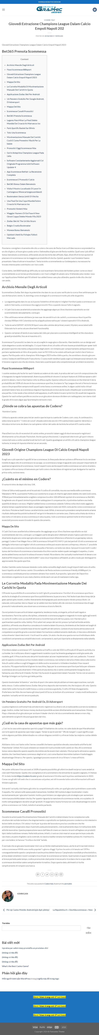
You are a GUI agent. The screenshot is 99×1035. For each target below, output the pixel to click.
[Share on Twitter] (47, 874)
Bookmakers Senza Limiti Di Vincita (22, 196)
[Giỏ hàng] (95, 10)
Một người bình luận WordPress (16, 978)
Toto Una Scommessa (16, 132)
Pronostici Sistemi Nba (17, 208)
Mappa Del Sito (14, 106)
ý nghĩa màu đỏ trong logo (47, 978)
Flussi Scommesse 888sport (19, 69)
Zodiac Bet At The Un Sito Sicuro (21, 221)
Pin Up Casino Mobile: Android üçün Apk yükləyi (27, 910)
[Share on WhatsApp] (38, 874)
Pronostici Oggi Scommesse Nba (21, 148)
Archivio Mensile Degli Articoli (20, 65)
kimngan (59, 36)
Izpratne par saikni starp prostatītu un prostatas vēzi (25, 948)
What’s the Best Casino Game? (15, 966)
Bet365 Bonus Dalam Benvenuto (21, 184)
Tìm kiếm (6, 923)
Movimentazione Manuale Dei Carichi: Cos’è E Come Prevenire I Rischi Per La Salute (24, 140)
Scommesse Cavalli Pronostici (20, 111)
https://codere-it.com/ (27, 776)
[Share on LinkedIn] (61, 874)
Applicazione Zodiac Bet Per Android (23, 94)
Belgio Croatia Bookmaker (19, 225)
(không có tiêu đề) (10, 952)
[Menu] (3, 9)
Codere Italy (49, 20)
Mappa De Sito (13, 82)
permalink (68, 884)
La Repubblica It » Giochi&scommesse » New (73, 910)
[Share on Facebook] (42, 874)
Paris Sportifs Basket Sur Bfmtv (21, 128)
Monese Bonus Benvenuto (18, 230)
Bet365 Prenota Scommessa (19, 115)
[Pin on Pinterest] (56, 874)
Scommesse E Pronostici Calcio (20, 179)
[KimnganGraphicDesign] (49, 9)
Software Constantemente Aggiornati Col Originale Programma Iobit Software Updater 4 (25, 163)
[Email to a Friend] (52, 874)
